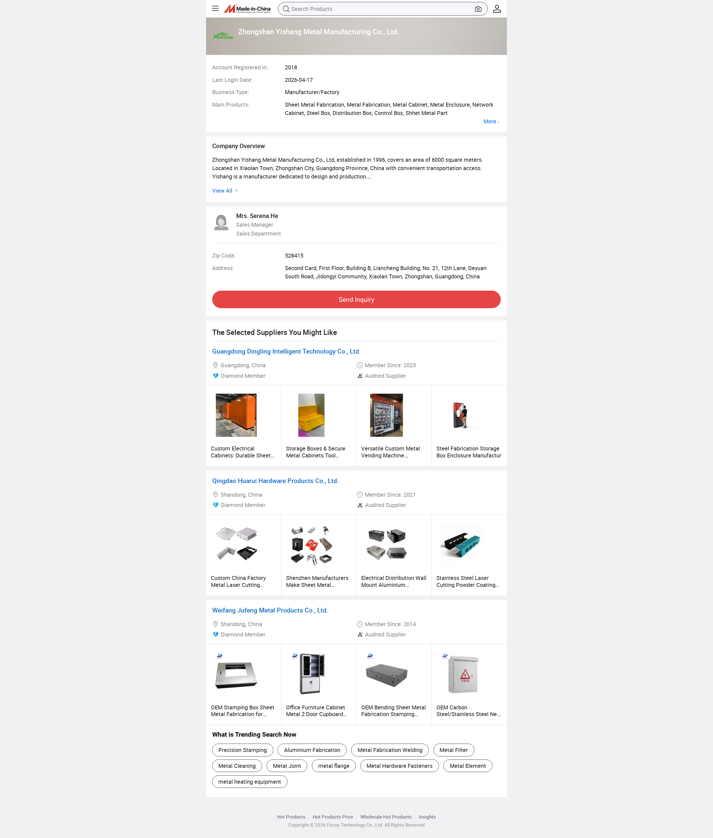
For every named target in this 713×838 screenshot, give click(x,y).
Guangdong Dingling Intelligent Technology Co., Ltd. (286, 351)
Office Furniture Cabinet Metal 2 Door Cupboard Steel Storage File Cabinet (318, 714)
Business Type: (230, 92)
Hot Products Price (333, 817)
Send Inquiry (356, 299)
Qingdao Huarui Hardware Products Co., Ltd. (275, 480)
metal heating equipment (249, 781)
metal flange (334, 766)
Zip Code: (224, 255)
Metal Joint (287, 766)
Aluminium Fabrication (312, 750)
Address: (223, 268)
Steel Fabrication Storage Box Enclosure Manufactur (468, 452)
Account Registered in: (240, 67)
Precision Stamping (242, 750)
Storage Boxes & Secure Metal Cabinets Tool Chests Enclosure (315, 455)
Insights (427, 817)
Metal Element (468, 766)
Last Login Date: (232, 80)
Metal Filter (453, 750)
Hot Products (291, 817)
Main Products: (231, 104)
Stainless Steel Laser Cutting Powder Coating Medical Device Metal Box (468, 584)
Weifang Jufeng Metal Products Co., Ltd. (270, 610)
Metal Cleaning (237, 766)
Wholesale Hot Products (386, 817)
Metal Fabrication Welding (390, 750)
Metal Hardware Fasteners (400, 766)
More (490, 121)
